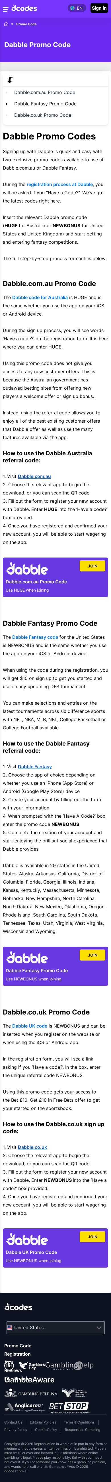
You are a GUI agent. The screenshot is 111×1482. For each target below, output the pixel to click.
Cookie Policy (46, 1429)
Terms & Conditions (79, 1422)
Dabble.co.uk (32, 1147)
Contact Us (13, 1422)
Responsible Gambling (82, 1429)
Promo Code (17, 1346)
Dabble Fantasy (35, 766)
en (80, 8)
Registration (17, 1354)
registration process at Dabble (60, 184)
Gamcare (57, 1466)
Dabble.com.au (34, 476)
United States (29, 1327)
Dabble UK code (29, 1026)
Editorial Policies (43, 1422)
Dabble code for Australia (40, 297)
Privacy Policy (15, 1429)
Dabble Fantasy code (35, 637)
